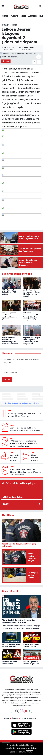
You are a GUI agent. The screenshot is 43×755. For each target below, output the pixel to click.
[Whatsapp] (30, 711)
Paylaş (7, 61)
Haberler (5, 25)
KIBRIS (5, 16)
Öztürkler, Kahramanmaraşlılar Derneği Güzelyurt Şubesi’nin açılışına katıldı (31, 317)
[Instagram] (22, 711)
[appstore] (21, 725)
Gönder (7, 380)
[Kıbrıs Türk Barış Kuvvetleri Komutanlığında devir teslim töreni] (11, 331)
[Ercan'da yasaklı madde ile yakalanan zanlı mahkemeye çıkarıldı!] (11, 306)
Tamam (29, 752)
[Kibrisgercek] (21, 6)
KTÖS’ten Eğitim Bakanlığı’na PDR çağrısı (9, 292)
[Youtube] (26, 711)
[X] (17, 711)
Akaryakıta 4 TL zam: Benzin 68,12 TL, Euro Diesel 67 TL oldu (14, 458)
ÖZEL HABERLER (29, 16)
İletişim (15, 718)
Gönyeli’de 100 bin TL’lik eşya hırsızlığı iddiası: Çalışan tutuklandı (25, 429)
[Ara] (40, 6)
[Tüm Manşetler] (40, 591)
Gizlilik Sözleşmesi (29, 718)
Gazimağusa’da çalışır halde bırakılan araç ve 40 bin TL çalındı (24, 415)
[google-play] (21, 732)
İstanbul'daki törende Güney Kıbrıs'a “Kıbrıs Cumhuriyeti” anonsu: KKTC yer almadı (26, 472)
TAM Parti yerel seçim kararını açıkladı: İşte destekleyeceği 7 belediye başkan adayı (23, 443)
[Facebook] (13, 711)
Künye (6, 718)
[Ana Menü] (3, 6)
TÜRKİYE (15, 16)
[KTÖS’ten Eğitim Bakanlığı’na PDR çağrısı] (11, 283)
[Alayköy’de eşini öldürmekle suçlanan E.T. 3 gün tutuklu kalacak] (32, 283)
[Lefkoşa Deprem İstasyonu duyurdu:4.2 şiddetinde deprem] (21, 55)
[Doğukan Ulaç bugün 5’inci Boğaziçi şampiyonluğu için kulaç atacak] (32, 331)
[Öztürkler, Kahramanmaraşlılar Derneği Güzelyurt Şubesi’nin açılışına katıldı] (32, 306)
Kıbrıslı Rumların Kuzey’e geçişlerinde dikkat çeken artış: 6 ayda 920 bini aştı (36, 458)
